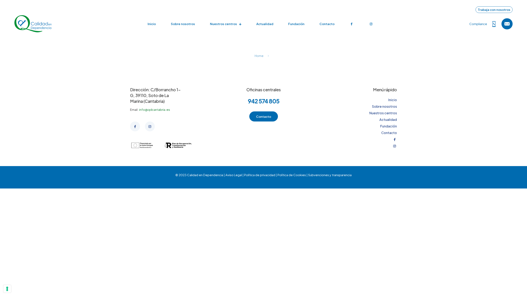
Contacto (389, 133)
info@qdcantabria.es (154, 109)
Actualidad (388, 119)
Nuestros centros (383, 113)
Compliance (478, 24)
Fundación (388, 126)
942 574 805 (263, 101)
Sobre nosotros (384, 106)
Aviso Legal (233, 175)
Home (259, 56)
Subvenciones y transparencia (330, 175)
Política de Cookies (291, 175)
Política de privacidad (259, 175)
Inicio (392, 100)
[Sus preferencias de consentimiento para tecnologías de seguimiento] (7, 289)
